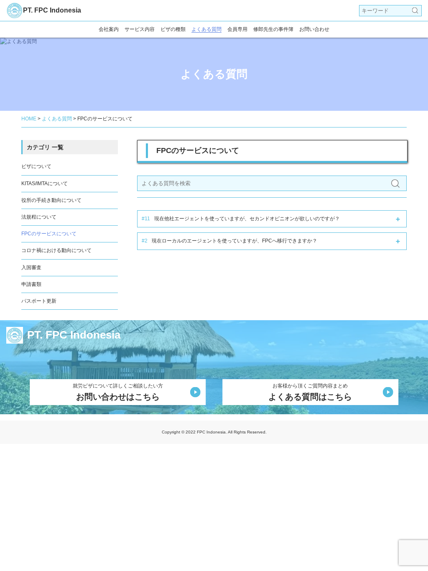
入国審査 (31, 267)
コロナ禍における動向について (56, 250)
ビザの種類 (173, 29)
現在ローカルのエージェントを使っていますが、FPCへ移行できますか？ (229, 241)
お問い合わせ (314, 29)
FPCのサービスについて (48, 234)
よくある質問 (206, 29)
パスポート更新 (38, 301)
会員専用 (237, 29)
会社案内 (109, 29)
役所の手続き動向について (51, 200)
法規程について (38, 217)
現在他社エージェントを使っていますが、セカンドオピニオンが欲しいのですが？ (241, 219)
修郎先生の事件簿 (273, 29)
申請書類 (31, 284)
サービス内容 (140, 29)
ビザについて (36, 166)
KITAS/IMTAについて (44, 183)
